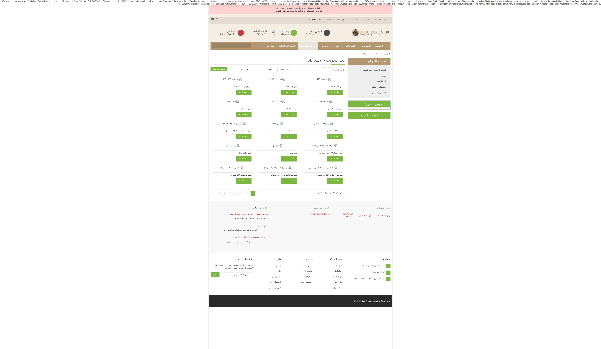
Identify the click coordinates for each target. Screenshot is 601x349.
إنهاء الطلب (340, 19)
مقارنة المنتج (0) (218, 69)
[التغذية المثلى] (381, 215)
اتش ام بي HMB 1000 (243, 86)
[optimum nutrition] (344, 215)
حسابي (366, 19)
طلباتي (278, 271)
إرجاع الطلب (337, 271)
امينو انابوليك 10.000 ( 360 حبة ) (330, 153)
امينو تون (293, 153)
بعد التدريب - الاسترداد (371, 53)
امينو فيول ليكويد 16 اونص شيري (330, 175)
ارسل (215, 274)
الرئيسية (386, 53)
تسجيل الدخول (316, 19)
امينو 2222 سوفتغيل (335, 131)
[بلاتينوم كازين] (362, 215)
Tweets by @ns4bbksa (319, 214)
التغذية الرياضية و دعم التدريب (374, 70)
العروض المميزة (305, 282)
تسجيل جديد (304, 19)
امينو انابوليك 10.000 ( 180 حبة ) (239, 131)
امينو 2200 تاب (291, 109)
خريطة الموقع (337, 277)
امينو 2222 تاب (246, 109)
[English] (217, 19)
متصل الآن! (262, 33)
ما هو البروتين (262, 225)
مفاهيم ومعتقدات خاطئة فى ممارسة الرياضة (249, 214)
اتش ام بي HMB (337, 86)
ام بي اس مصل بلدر (335, 109)
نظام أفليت (307, 277)
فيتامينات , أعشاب (378, 87)
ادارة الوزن (381, 81)
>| (213, 193)
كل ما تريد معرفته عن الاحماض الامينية (251, 237)
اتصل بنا (339, 266)
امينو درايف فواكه (245, 153)
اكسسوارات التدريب (378, 92)
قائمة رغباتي (276, 277)
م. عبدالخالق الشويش (283, 11)
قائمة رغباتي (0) (380, 19)
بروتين (383, 76)
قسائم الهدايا (337, 287)
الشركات (338, 282)
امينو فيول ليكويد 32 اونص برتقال (284, 175)
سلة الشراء (354, 19)
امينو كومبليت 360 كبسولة (241, 175)
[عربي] (212, 19)
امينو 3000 (293, 131)
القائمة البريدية (275, 282)
